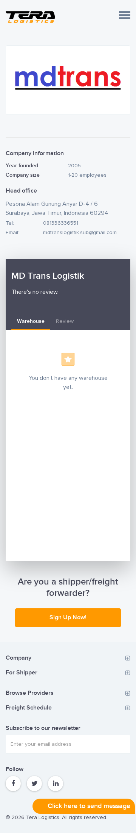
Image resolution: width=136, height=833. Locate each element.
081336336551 (60, 223)
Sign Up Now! (68, 617)
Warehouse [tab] (31, 321)
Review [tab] (65, 321)
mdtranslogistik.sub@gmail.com (80, 232)
